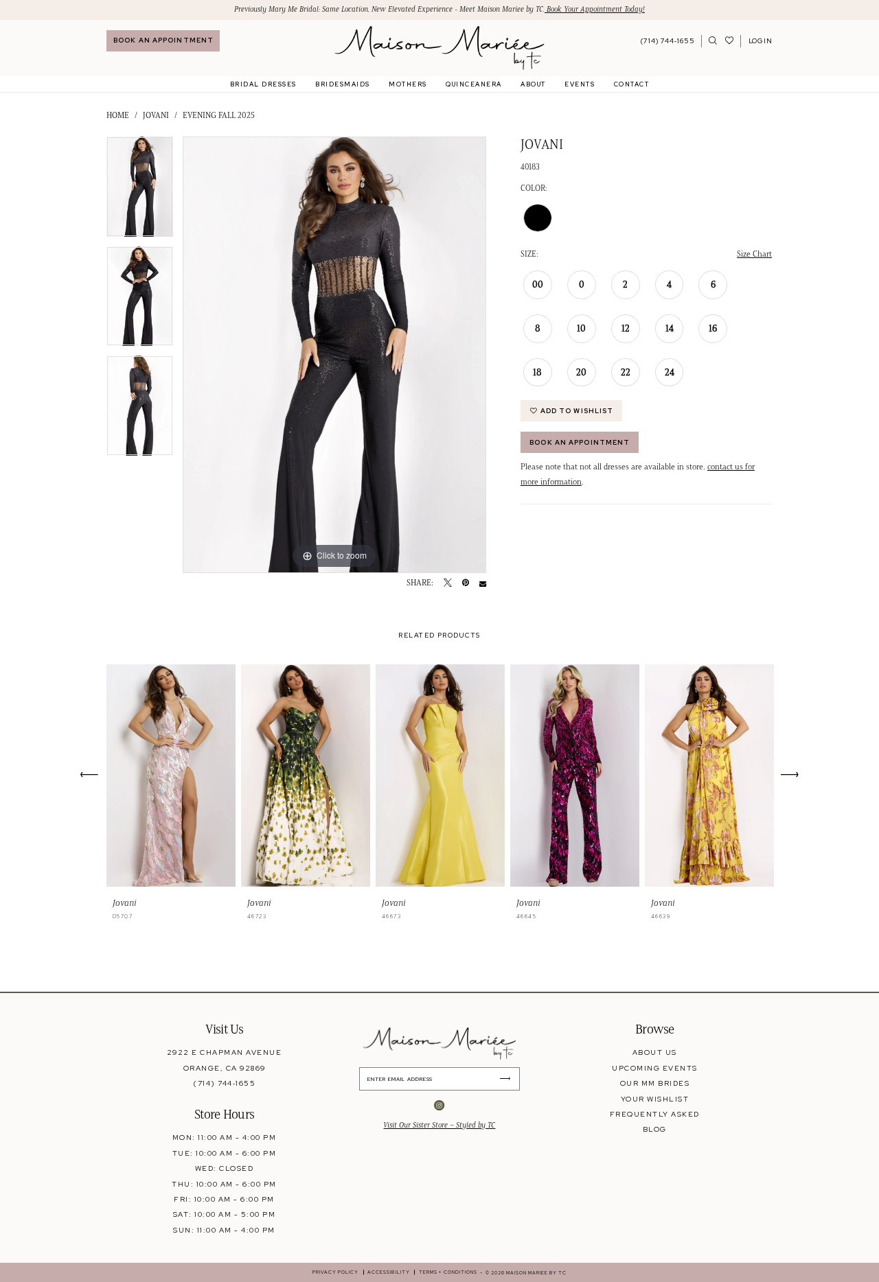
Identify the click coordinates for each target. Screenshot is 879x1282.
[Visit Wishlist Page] (730, 41)
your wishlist (655, 1099)
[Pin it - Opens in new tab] (465, 583)
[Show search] (713, 41)
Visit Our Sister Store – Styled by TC (439, 1125)
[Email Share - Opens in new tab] (482, 583)
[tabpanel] (139, 191)
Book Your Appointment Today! (595, 9)
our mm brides (654, 1083)
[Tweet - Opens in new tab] (448, 583)
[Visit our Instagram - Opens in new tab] (439, 1106)
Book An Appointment (579, 442)
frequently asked (655, 1114)
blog (655, 1129)
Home (117, 115)
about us (654, 1052)
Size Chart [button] (754, 253)
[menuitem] (162, 40)
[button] (760, 41)
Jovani (156, 115)
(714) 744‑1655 (224, 1083)
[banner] (439, 48)
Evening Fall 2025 (219, 115)
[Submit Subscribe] (508, 1079)
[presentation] (171, 775)
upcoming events (654, 1068)
